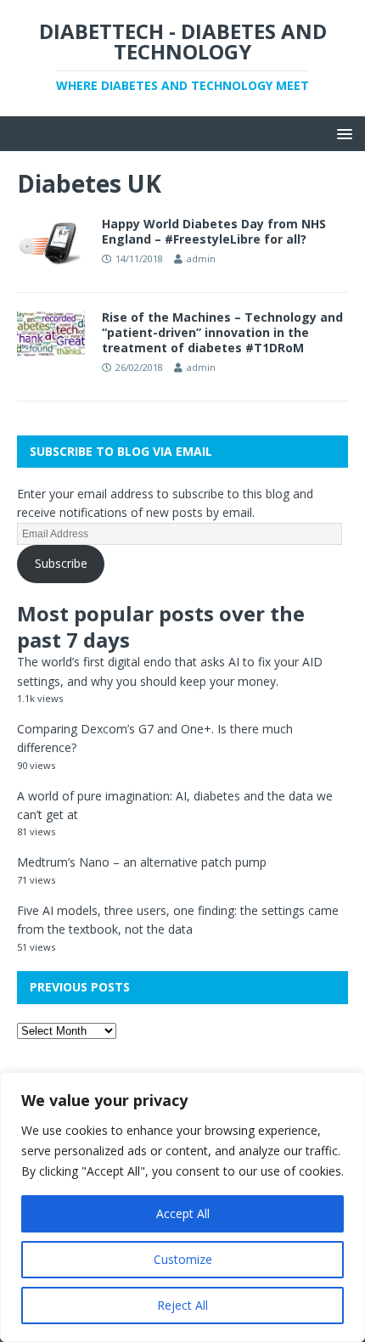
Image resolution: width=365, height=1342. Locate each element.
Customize (183, 1259)
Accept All (183, 1213)
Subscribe (61, 563)
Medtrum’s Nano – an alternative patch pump (142, 862)
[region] (182, 1207)
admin (201, 258)
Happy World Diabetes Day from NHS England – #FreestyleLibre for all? (214, 231)
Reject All (182, 1305)
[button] (342, 133)
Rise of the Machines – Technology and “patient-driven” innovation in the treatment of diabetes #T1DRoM (222, 332)
